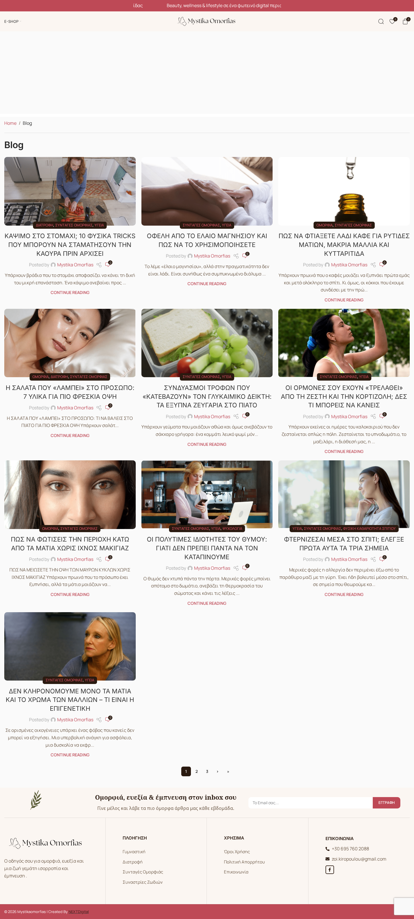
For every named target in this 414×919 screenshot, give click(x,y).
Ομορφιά (324, 225)
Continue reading (70, 292)
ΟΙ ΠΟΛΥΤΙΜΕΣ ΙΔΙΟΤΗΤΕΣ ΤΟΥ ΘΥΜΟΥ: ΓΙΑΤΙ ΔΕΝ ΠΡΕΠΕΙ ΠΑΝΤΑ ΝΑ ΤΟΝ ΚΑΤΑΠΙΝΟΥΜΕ (207, 548)
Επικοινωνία (236, 872)
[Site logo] (207, 21)
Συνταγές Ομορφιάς (143, 872)
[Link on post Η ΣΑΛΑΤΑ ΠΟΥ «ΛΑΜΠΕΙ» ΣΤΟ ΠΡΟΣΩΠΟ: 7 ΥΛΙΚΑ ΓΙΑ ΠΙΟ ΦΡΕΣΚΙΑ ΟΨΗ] (70, 343)
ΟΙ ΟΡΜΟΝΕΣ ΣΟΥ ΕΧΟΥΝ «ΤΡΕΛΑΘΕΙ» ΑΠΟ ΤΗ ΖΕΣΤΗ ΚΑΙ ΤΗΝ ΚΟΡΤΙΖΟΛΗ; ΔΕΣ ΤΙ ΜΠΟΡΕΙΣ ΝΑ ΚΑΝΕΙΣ (344, 396)
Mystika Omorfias (75, 265)
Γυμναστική (134, 852)
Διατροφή (44, 225)
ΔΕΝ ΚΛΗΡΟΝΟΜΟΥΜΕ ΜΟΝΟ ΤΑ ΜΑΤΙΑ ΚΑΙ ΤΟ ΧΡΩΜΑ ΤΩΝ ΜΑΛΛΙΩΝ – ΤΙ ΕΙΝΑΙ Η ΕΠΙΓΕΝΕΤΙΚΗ (70, 699)
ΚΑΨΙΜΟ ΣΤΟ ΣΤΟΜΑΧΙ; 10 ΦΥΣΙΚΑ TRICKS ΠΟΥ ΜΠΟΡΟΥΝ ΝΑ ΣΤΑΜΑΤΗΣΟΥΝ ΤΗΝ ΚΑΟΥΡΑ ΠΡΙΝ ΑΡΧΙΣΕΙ (70, 244)
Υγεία (99, 225)
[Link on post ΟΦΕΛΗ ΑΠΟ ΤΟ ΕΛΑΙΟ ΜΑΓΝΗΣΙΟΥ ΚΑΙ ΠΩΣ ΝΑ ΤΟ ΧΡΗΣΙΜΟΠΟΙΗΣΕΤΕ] (207, 191)
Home (10, 123)
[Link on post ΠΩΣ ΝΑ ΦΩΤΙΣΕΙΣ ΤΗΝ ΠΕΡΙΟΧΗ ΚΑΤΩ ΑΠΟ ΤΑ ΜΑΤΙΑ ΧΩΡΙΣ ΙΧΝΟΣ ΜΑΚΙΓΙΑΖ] (70, 494)
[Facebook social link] (330, 869)
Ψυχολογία (232, 528)
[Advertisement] (207, 74)
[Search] (381, 21)
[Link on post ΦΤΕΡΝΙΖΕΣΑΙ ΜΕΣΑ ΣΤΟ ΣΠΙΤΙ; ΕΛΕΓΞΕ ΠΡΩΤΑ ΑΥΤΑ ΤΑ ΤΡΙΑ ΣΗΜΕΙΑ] (344, 494)
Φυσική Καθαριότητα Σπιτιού (369, 528)
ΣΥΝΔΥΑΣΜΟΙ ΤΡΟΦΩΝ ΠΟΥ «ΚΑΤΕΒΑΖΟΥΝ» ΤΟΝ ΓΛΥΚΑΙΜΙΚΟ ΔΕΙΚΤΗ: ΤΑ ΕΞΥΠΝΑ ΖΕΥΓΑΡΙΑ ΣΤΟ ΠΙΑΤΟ (207, 396)
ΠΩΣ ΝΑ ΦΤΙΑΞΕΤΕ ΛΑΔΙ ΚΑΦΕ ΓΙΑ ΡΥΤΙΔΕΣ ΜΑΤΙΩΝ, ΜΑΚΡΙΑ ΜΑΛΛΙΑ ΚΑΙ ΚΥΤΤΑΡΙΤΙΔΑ (344, 244)
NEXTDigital (79, 911)
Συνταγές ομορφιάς (73, 225)
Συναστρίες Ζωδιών (143, 882)
